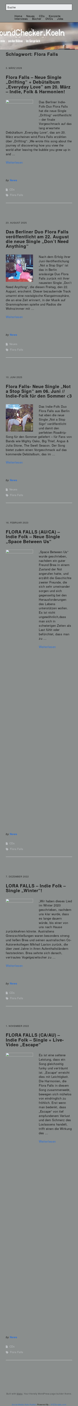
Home (18, 16)
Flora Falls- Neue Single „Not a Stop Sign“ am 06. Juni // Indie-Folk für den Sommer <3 (39, 391)
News (13, 180)
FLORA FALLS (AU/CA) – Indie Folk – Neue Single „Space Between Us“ (33, 536)
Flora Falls (16, 195)
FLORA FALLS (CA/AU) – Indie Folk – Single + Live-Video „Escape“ (35, 1040)
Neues (30, 16)
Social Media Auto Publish (24, 1404)
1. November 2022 (17, 1025)
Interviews (21, 19)
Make (19, 1393)
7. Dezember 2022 (17, 876)
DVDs (49, 19)
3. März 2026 (14, 67)
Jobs (60, 19)
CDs (42, 16)
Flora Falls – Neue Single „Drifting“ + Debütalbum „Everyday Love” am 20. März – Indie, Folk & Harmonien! (38, 84)
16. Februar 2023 (17, 522)
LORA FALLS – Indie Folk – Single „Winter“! (36, 887)
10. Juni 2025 (14, 377)
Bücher (36, 19)
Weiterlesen (14, 162)
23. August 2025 (16, 222)
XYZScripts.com (58, 1404)
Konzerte (55, 16)
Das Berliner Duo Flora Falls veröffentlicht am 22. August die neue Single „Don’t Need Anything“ (37, 238)
